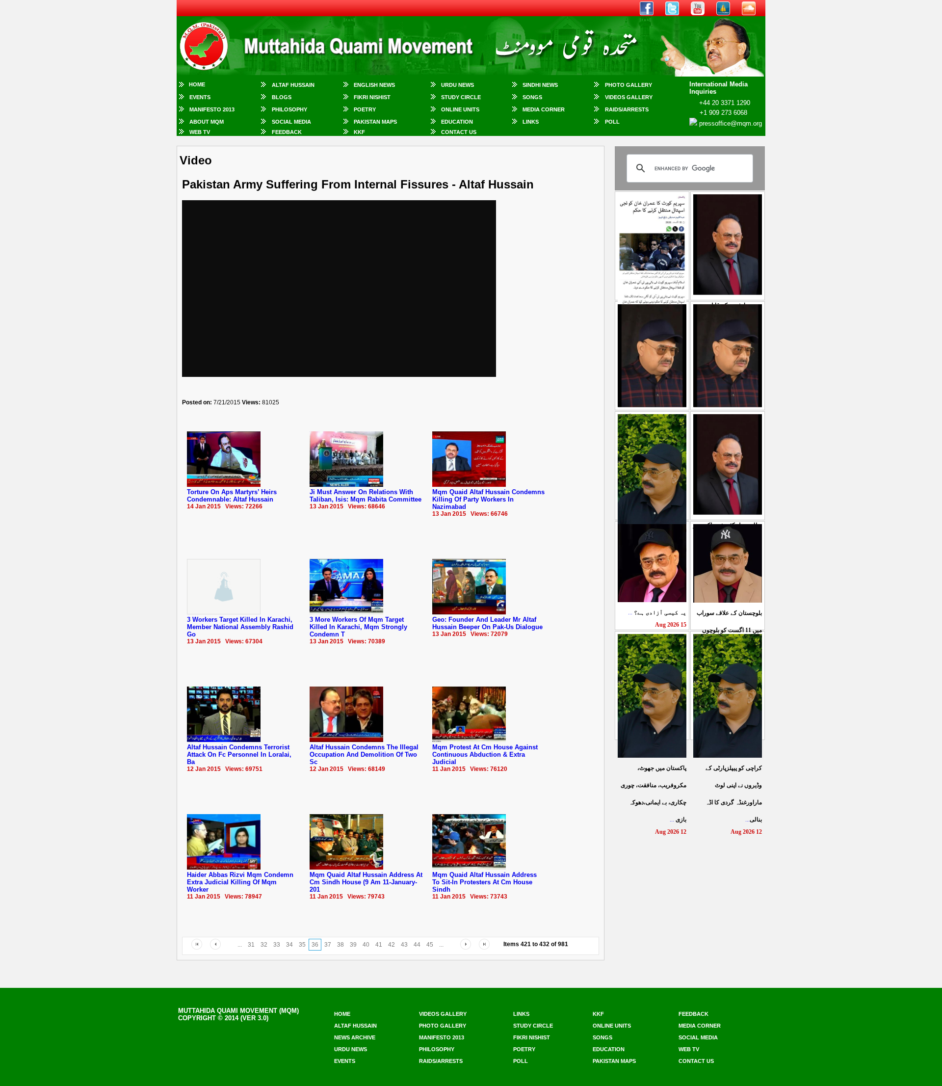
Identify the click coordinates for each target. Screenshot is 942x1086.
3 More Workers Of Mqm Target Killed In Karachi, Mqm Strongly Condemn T (358, 627)
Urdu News (457, 85)
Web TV (199, 132)
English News (374, 85)
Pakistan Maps (375, 122)
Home (197, 84)
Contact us (696, 1061)
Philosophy (289, 109)
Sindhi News (540, 85)
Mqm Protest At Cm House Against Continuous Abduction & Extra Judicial (485, 754)
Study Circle (461, 97)
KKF (359, 132)
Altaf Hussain (293, 85)
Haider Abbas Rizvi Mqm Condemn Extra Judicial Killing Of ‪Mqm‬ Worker (240, 882)
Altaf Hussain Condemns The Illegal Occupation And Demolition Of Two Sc (364, 754)
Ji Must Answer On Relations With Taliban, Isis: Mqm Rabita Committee (365, 495)
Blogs (281, 97)
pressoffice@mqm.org (730, 123)
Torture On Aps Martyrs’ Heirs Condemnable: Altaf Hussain (232, 495)
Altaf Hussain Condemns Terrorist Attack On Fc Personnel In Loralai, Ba (239, 754)
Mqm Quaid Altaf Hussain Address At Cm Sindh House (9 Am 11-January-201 (366, 882)
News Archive (354, 1037)
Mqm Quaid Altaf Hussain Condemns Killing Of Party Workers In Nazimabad (488, 499)
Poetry (365, 109)
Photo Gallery (628, 85)
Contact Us (458, 132)
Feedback (287, 132)
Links (531, 122)
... (657, 612)
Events (199, 97)
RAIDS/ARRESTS (627, 109)
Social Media (291, 122)
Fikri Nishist (372, 97)
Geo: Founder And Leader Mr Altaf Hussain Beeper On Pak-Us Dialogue (487, 623)
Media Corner (544, 109)
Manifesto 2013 (212, 109)
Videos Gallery (629, 97)
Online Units (460, 109)
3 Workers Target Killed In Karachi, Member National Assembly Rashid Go (240, 627)
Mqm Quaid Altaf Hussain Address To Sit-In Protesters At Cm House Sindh (484, 882)
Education (457, 122)
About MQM (206, 122)
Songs (532, 97)
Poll (612, 122)
